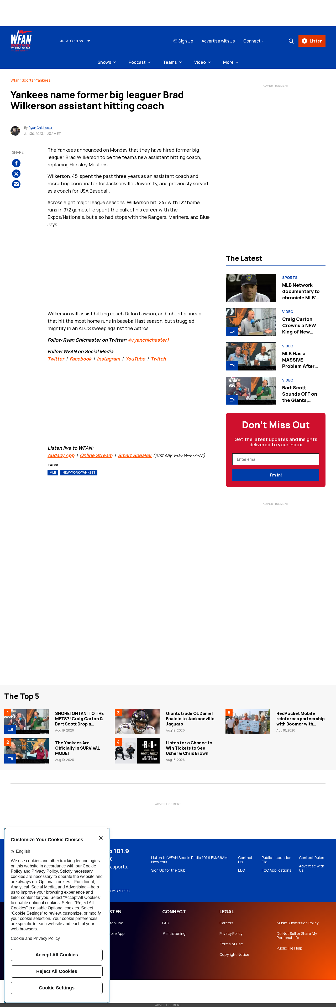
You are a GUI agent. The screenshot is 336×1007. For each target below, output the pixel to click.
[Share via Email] (16, 184)
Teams (170, 62)
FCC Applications (276, 870)
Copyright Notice (234, 954)
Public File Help (289, 948)
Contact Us (245, 860)
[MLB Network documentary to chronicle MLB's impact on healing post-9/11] (251, 288)
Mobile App (115, 933)
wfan (14, 80)
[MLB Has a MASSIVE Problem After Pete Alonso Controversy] (251, 356)
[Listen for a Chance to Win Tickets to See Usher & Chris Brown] (137, 751)
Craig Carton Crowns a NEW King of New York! (299, 328)
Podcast (137, 62)
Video (200, 62)
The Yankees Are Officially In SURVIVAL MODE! (77, 748)
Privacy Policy (230, 933)
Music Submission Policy (297, 923)
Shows (104, 62)
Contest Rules (311, 858)
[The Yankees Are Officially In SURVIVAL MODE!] (26, 751)
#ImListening (174, 933)
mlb (53, 472)
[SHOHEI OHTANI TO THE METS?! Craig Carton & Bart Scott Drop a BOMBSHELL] (26, 721)
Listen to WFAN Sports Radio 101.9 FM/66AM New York (189, 860)
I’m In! (276, 475)
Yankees (43, 80)
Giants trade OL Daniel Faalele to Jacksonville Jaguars (190, 719)
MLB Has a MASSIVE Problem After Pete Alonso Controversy (298, 366)
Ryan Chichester (40, 128)
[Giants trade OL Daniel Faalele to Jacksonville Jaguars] (137, 721)
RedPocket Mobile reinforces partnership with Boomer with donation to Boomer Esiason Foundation (300, 724)
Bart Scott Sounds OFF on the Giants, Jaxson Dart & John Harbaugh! (300, 400)
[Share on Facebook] (16, 163)
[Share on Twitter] (16, 174)
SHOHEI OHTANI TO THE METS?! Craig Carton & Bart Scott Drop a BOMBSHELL (79, 721)
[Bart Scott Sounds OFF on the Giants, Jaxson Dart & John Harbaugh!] (251, 391)
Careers (226, 923)
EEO (241, 870)
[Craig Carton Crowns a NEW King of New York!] (251, 322)
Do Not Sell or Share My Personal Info (297, 935)
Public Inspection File (276, 860)
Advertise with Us (218, 41)
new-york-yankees (78, 472)
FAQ (165, 923)
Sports (28, 80)
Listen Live (114, 923)
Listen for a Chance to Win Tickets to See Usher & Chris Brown (189, 748)
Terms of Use (231, 944)
